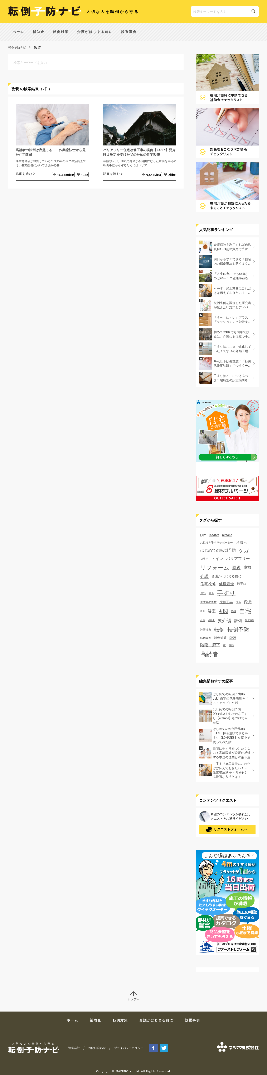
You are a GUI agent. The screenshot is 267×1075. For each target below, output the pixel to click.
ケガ (244, 550)
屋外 (203, 593)
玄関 (223, 611)
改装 (238, 602)
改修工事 (226, 602)
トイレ (217, 558)
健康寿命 (226, 584)
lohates (214, 535)
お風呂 (241, 542)
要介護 (224, 620)
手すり (226, 593)
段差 (248, 602)
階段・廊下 (210, 645)
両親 (236, 567)
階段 (232, 638)
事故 (247, 567)
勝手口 (241, 584)
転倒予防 (238, 629)
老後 (233, 611)
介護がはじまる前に (95, 32)
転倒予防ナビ (17, 47)
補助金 (39, 32)
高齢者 (209, 654)
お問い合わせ (97, 1048)
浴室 (212, 611)
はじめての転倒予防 (218, 550)
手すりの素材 (208, 602)
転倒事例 (205, 637)
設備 (238, 620)
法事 (202, 611)
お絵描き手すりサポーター (216, 542)
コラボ (204, 558)
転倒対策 (61, 32)
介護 (204, 576)
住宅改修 (208, 584)
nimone (227, 535)
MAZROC (122, 1071)
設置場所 (205, 629)
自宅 (245, 611)
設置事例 (129, 32)
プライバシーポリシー (128, 1048)
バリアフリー (238, 558)
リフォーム (214, 567)
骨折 (231, 645)
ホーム (18, 32)
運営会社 (74, 1048)
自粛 (202, 620)
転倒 (219, 629)
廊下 (211, 593)
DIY (203, 535)
